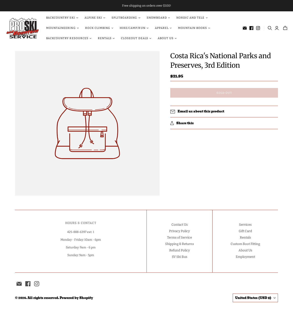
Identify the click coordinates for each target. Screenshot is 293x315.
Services (245, 225)
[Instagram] (258, 28)
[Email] (245, 28)
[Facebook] (251, 28)
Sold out (224, 92)
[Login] (277, 28)
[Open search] (270, 28)
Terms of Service (179, 237)
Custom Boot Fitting (245, 244)
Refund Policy (179, 250)
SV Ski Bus (179, 257)
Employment (245, 257)
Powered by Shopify (76, 298)
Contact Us (179, 225)
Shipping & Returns (179, 244)
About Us (245, 250)
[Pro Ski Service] (22, 28)
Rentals (245, 237)
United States (253, 298)
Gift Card (245, 231)
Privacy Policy (179, 231)
